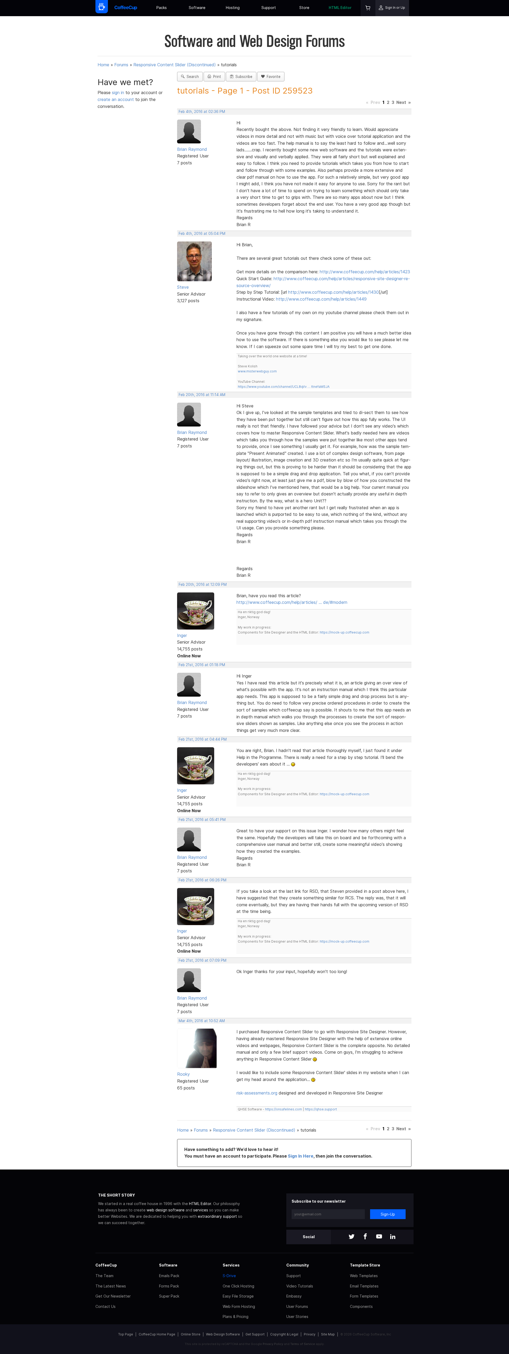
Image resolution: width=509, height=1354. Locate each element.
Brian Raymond (192, 149)
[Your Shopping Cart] (368, 8)
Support (268, 7)
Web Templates (364, 1275)
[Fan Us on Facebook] (365, 1237)
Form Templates (364, 1296)
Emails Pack (169, 1275)
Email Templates (364, 1286)
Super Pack (169, 1296)
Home (103, 64)
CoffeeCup (106, 1265)
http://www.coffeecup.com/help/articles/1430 (333, 292)
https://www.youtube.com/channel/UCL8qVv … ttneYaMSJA (284, 387)
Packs (161, 7)
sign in (118, 92)
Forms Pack (169, 1286)
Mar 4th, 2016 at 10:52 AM (202, 1021)
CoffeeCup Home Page (157, 1334)
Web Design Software (223, 1334)
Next (401, 102)
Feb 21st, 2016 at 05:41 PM (202, 819)
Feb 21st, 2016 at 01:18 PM (202, 665)
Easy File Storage (238, 1296)
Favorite (272, 76)
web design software (166, 1210)
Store (304, 7)
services (200, 1210)
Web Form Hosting (239, 1306)
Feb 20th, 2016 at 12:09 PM (203, 584)
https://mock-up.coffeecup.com (344, 632)
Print (216, 76)
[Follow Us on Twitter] (351, 1237)
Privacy (309, 1334)
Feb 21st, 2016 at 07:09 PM (202, 960)
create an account (116, 99)
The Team (104, 1275)
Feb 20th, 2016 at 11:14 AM (202, 395)
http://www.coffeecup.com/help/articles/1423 (365, 271)
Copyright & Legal (284, 1334)
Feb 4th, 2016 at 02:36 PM (202, 111)
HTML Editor (340, 7)
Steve (183, 287)
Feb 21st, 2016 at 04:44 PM (203, 739)
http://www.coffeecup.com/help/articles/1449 (321, 299)
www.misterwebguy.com (257, 371)
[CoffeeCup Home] (126, 8)
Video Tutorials (299, 1286)
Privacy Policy (273, 1344)
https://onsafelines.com (283, 1109)
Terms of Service (302, 1344)
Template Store (365, 1265)
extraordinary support (217, 1216)
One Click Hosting (238, 1286)
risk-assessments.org (256, 1093)
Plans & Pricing (235, 1316)
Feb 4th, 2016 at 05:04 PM (202, 233)
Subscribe (242, 76)
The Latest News (110, 1286)
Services (231, 1265)
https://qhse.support (321, 1109)
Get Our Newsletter (113, 1296)
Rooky (183, 1074)
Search (192, 76)
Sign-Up (388, 1214)
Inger (182, 635)
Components (361, 1306)
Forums (121, 64)
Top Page (125, 1334)
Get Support (255, 1334)
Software (197, 7)
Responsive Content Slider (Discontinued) (174, 64)
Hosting (233, 7)
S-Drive (229, 1275)
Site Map (328, 1334)
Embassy (294, 1296)
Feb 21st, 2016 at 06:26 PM (202, 880)
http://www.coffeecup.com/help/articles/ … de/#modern (291, 602)
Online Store (190, 1334)
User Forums (297, 1306)
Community (297, 1265)
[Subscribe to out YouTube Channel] (379, 1237)
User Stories (297, 1316)
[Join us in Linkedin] (393, 1237)
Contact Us (105, 1306)
